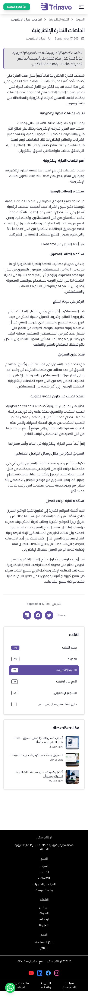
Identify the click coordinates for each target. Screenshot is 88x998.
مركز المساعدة (44, 942)
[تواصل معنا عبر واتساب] (10, 988)
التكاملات (44, 878)
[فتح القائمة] (81, 7)
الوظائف (44, 919)
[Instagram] (56, 973)
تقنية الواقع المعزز (59, 501)
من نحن (44, 907)
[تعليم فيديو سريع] (31, 973)
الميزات (44, 866)
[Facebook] (48, 973)
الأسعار (44, 872)
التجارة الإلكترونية (36, 38)
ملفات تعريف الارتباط (20, 985)
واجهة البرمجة (44, 890)
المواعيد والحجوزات (44, 884)
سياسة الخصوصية (69, 985)
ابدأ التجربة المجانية (16, 6)
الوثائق (44, 948)
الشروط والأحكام (46, 985)
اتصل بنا (44, 925)
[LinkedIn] (39, 973)
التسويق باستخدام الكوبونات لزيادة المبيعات (36, 755)
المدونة (80, 19)
